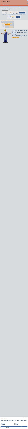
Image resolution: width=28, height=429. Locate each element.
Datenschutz (24, 417)
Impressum (26, 417)
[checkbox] (1, 423)
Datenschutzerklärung (5, 421)
